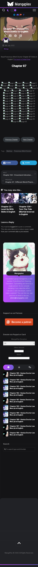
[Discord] (17, 15)
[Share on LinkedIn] (20, 36)
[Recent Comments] (29, 367)
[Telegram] (14, 15)
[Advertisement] (19, 474)
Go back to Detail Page (22, 59)
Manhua (9, 151)
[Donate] (23, 15)
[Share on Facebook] (10, 36)
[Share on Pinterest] (15, 36)
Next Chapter (28, 139)
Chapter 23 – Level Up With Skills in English (8, 209)
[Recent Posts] (8, 367)
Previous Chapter (11, 139)
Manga (6, 49)
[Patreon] (20, 15)
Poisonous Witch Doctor (22, 151)
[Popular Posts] (19, 367)
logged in (13, 227)
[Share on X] (6, 36)
